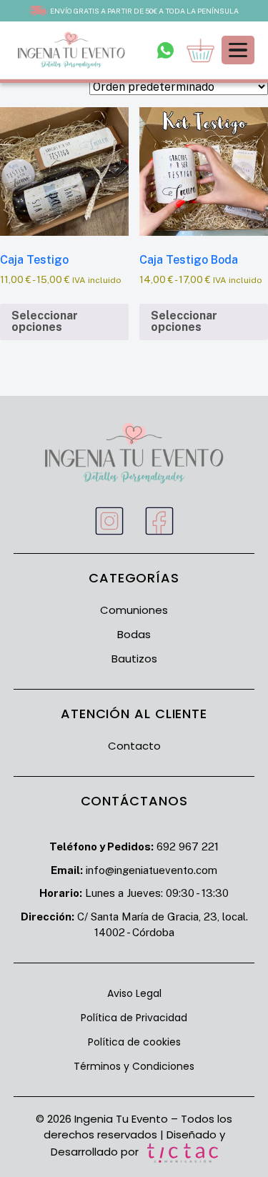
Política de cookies (134, 1042)
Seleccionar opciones (44, 321)
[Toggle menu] (238, 50)
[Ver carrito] (200, 50)
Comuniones (134, 609)
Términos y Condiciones (134, 1066)
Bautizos (134, 658)
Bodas (134, 634)
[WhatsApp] (165, 50)
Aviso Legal (134, 993)
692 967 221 (188, 846)
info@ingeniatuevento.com (151, 870)
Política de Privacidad (134, 1017)
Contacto (134, 745)
